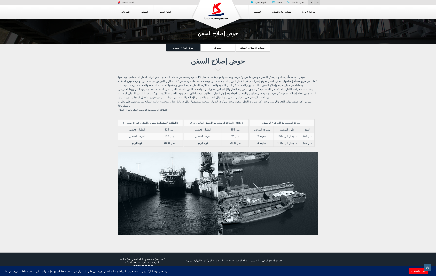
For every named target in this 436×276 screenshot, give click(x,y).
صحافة (279, 2)
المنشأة (144, 11)
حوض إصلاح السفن (183, 47)
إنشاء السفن (165, 11)
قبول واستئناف (418, 270)
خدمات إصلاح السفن (282, 11)
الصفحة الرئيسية (127, 2)
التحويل (218, 47)
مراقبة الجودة (308, 11)
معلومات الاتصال (297, 2)
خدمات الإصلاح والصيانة (252, 47)
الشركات (125, 11)
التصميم (257, 11)
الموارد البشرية (260, 2)
